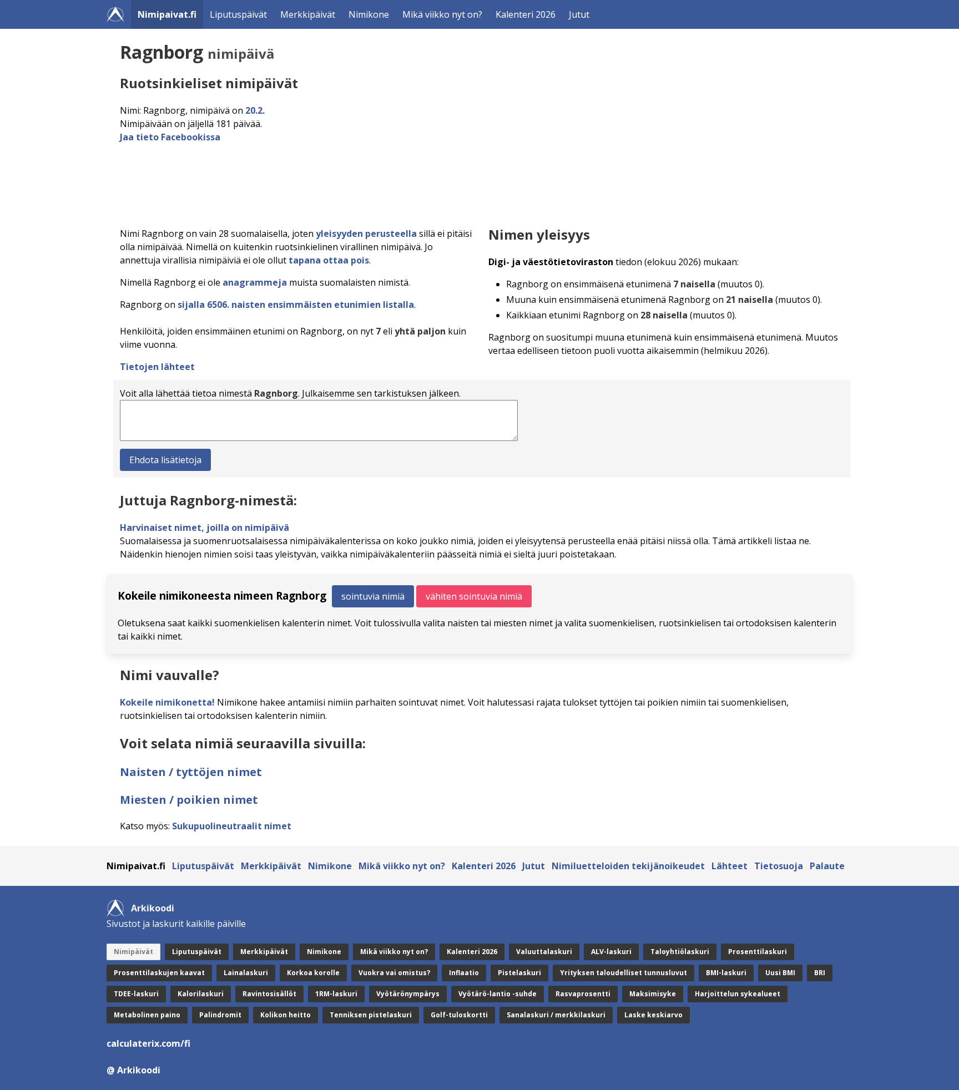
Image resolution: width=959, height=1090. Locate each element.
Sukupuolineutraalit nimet (231, 826)
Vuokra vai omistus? (394, 972)
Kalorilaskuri (201, 993)
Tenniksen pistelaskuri (371, 1015)
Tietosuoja (778, 866)
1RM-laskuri (336, 993)
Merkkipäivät (307, 14)
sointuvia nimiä (373, 596)
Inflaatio (464, 972)
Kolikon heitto (285, 1015)
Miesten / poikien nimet (189, 799)
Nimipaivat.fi (167, 14)
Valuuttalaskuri (544, 951)
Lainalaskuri (246, 972)
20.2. (255, 110)
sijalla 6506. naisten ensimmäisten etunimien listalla (296, 304)
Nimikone (369, 14)
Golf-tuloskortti (459, 1015)
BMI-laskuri (726, 972)
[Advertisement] (453, 182)
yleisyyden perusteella (366, 233)
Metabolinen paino (147, 1015)
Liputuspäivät (238, 14)
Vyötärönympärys (408, 993)
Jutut (579, 14)
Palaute (827, 866)
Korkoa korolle (313, 972)
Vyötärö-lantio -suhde (497, 993)
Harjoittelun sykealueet (737, 993)
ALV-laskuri (611, 951)
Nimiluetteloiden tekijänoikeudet (628, 866)
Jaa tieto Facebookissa (170, 137)
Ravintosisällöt (269, 993)
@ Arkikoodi (133, 1070)
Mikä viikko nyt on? (442, 14)
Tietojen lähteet (157, 367)
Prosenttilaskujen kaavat (159, 972)
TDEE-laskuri (136, 993)
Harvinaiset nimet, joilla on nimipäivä (204, 527)
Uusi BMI (780, 972)
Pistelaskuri (519, 972)
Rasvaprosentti (583, 993)
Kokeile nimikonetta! (167, 702)
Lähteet (729, 866)
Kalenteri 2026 (526, 14)
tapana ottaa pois (329, 260)
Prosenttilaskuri (757, 951)
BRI (819, 972)
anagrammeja (255, 282)
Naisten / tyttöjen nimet (191, 771)
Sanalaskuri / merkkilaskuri (556, 1015)
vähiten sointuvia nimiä (474, 596)
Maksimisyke (652, 993)
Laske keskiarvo (653, 1015)
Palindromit (220, 1015)
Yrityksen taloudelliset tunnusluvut (623, 972)
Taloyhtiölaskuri (679, 951)
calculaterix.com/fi (148, 1043)
